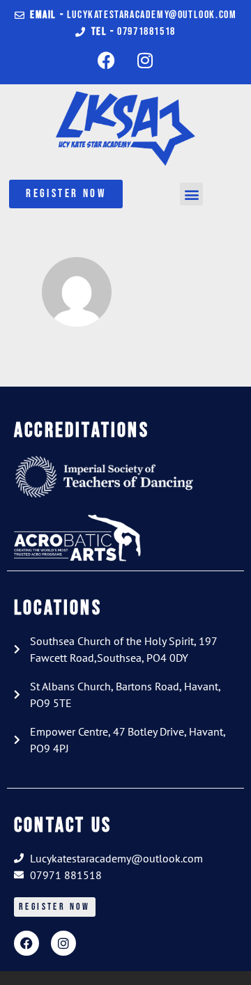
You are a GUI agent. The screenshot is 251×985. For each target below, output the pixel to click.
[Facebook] (106, 59)
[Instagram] (145, 59)
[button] (191, 194)
